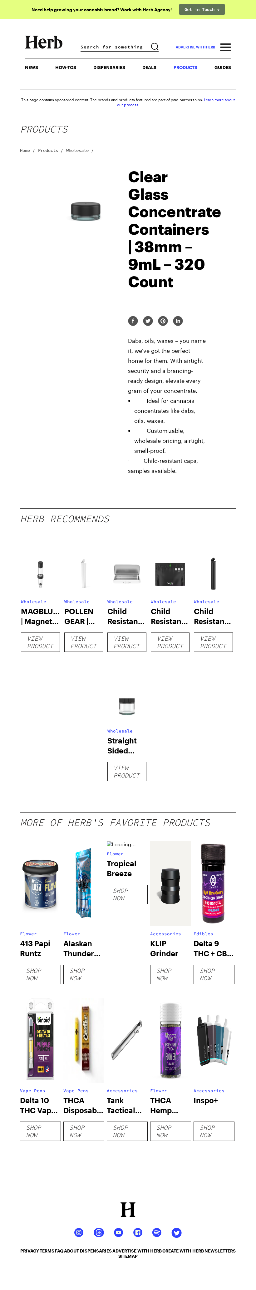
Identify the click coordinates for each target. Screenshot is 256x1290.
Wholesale (33, 601)
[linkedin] (178, 321)
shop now (33, 974)
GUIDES (222, 67)
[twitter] (148, 321)
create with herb (183, 1250)
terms (47, 1250)
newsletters (220, 1250)
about (71, 1250)
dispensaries (96, 1250)
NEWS (31, 67)
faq (59, 1250)
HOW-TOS (65, 67)
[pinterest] (163, 321)
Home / (27, 150)
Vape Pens (32, 1090)
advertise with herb (195, 47)
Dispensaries (109, 67)
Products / (50, 150)
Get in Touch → (202, 9)
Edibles (203, 934)
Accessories (165, 934)
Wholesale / (80, 150)
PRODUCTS (185, 67)
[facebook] (133, 321)
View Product (40, 642)
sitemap (128, 1256)
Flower (28, 934)
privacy (29, 1250)
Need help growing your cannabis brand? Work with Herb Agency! (102, 9)
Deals (149, 67)
